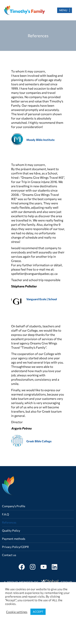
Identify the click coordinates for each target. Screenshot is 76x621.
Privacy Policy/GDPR (15, 547)
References (9, 522)
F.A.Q (5, 514)
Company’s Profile (13, 506)
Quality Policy (11, 530)
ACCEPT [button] (38, 611)
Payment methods (13, 538)
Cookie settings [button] (16, 612)
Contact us (9, 555)
